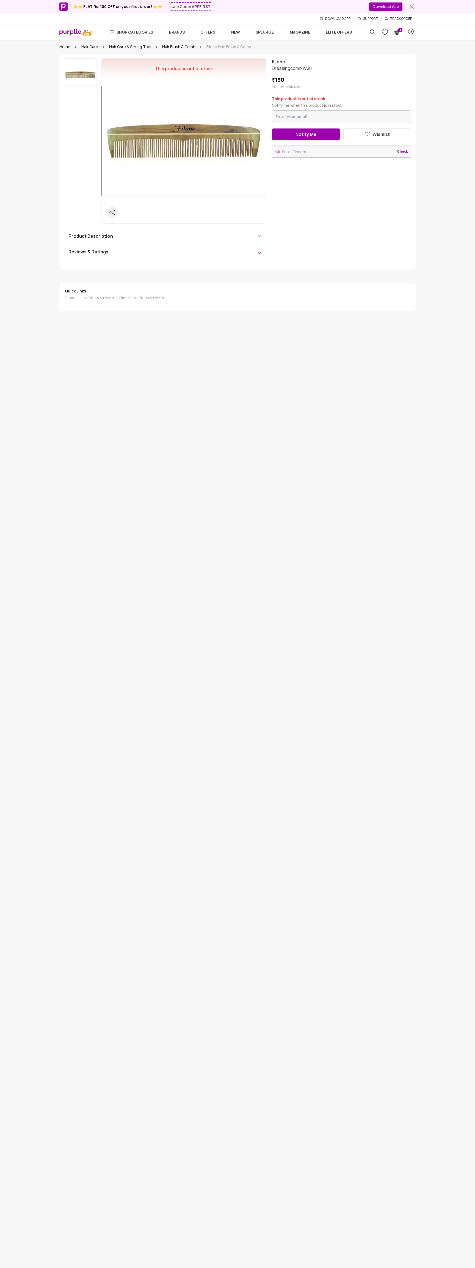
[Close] (412, 6)
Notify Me (306, 134)
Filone (70, 297)
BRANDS (177, 32)
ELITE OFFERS (339, 32)
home (64, 46)
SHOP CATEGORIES (135, 32)
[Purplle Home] (70, 32)
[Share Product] (112, 212)
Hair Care (89, 46)
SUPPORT (370, 19)
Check (402, 151)
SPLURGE (265, 32)
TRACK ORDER (401, 19)
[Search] (372, 32)
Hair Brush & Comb (178, 46)
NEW (235, 32)
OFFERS (207, 32)
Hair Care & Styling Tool (130, 46)
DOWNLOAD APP (337, 19)
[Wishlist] (385, 32)
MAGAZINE (300, 32)
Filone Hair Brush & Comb (141, 297)
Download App (386, 6)
